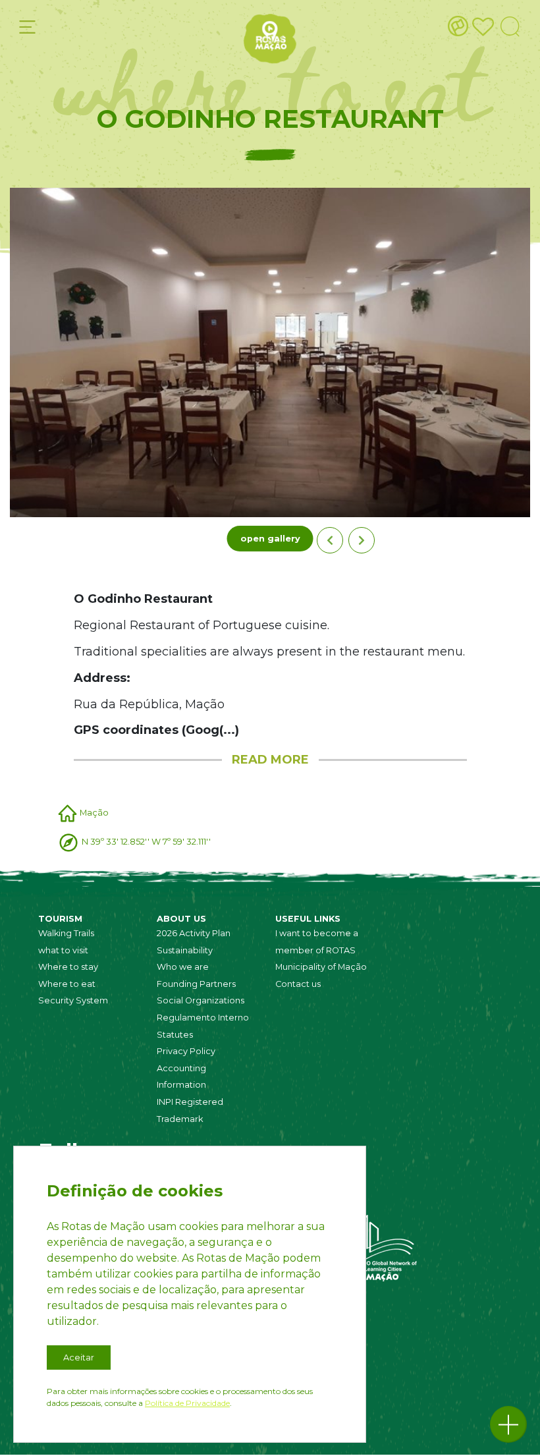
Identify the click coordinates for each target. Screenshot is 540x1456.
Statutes (175, 1035)
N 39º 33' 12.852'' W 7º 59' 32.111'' (146, 842)
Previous (330, 540)
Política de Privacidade (187, 1403)
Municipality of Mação (321, 967)
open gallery (270, 539)
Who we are (183, 967)
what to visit (63, 950)
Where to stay (68, 967)
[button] (508, 1424)
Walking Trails (66, 933)
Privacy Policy (186, 1051)
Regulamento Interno (203, 1017)
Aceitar (78, 1357)
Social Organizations (200, 1000)
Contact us (298, 984)
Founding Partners (196, 984)
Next (361, 540)
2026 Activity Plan (193, 933)
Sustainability (185, 950)
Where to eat (66, 984)
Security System (73, 1000)
